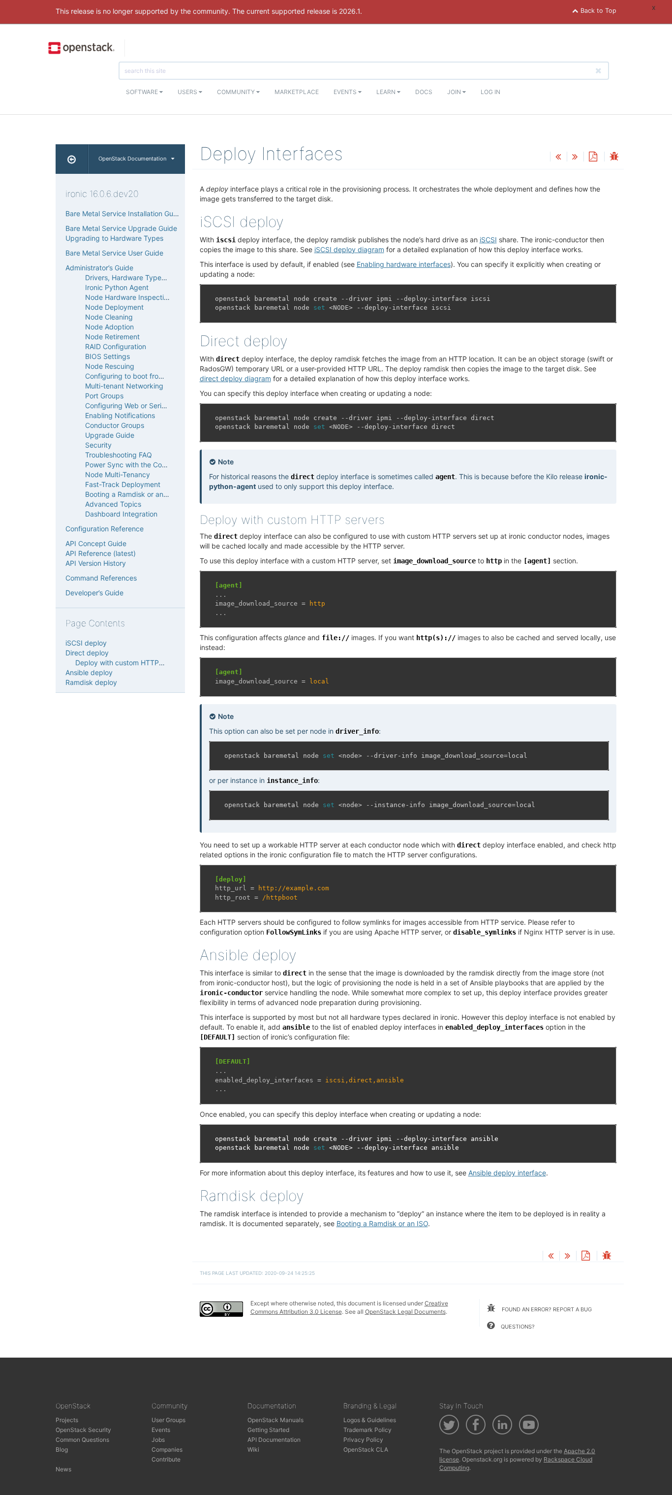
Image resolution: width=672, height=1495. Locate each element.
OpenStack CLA (365, 1449)
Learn (386, 92)
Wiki (253, 1449)
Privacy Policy (363, 1439)
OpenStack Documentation (132, 158)
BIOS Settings (107, 356)
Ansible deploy (89, 672)
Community (236, 92)
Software (142, 92)
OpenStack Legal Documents (405, 1311)
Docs (423, 92)
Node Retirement (112, 336)
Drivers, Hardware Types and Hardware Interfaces (166, 277)
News (63, 1469)
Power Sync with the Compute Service (147, 464)
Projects (67, 1420)
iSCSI (488, 239)
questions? (517, 1326)
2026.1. (350, 11)
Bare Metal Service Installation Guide (124, 213)
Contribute (166, 1459)
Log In (490, 92)
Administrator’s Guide (99, 267)
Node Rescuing (109, 366)
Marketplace (297, 92)
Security (98, 445)
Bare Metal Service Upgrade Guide (121, 228)
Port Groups (104, 395)
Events (346, 92)
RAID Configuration (115, 346)
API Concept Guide (95, 543)
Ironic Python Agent (117, 287)
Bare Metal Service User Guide (114, 253)
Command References (101, 578)
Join (454, 92)
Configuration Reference (104, 528)
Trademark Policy (367, 1429)
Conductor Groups (114, 425)
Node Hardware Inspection (128, 297)
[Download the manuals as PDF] (592, 157)
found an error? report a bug (546, 1309)
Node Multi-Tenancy (117, 474)
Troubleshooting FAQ (118, 455)
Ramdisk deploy (91, 682)
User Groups (168, 1420)
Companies (167, 1449)
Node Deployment (114, 307)
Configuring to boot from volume (137, 376)
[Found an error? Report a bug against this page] (614, 157)
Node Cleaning (109, 317)
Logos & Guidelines (369, 1420)
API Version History (95, 563)
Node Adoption (109, 327)
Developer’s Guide (94, 592)
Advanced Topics (113, 504)
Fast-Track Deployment (122, 484)
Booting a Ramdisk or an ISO (131, 494)
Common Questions (82, 1439)
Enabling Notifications (120, 415)
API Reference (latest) (100, 553)
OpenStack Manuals (275, 1420)
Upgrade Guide (109, 435)
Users (188, 92)
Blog (62, 1449)
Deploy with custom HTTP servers (129, 662)
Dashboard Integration (121, 514)
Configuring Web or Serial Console (139, 405)
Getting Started (268, 1429)
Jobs (158, 1439)
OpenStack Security (83, 1429)
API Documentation (274, 1439)
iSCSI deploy (86, 643)
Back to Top (597, 10)
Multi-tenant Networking (124, 386)
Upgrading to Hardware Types (114, 238)
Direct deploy (87, 653)
